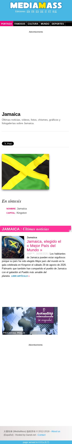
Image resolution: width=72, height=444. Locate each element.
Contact (41, 435)
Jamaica (11, 114)
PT (49, 11)
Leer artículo (19, 276)
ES (37, 11)
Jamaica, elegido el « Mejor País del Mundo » (44, 245)
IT (46, 11)
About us (55, 431)
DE (41, 11)
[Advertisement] (36, 70)
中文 (54, 11)
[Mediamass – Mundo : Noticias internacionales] (30, 337)
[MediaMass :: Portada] (36, 5)
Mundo (45, 24)
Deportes (58, 24)
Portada (6, 24)
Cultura (33, 24)
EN (28, 11)
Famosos (19, 24)
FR (32, 11)
